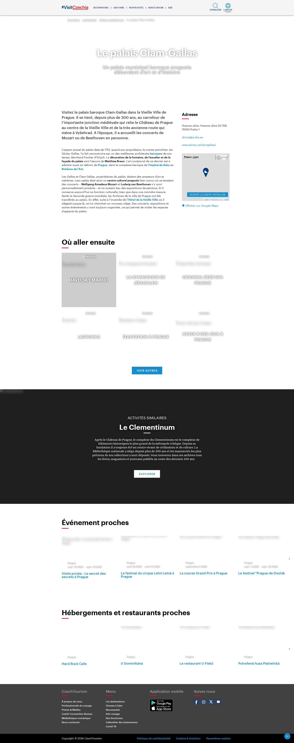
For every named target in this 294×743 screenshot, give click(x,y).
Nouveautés (136, 7)
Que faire (118, 7)
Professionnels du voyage (77, 705)
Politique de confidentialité (153, 738)
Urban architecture (111, 20)
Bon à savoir (155, 7)
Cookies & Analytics (188, 738)
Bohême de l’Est (72, 169)
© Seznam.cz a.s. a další (219, 199)
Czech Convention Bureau (77, 713)
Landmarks (89, 20)
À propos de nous (72, 701)
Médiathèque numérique (76, 718)
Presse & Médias (71, 709)
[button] (215, 7)
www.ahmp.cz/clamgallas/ (199, 144)
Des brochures (114, 718)
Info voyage (113, 713)
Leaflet (206, 199)
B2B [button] (170, 7)
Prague (102, 165)
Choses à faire (114, 705)
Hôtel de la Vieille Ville (143, 199)
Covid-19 (111, 726)
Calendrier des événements (122, 722)
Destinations (101, 7)
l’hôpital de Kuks (159, 165)
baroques (156, 153)
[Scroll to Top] (287, 736)
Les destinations (115, 701)
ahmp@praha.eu (192, 137)
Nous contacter (71, 722)
